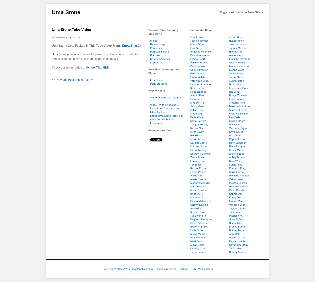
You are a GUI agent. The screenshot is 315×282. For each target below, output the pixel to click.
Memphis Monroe (239, 66)
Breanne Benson (238, 113)
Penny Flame (198, 237)
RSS (193, 268)
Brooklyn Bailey (199, 226)
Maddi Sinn (196, 113)
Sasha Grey (197, 106)
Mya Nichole (197, 186)
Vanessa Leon (237, 204)
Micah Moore (197, 233)
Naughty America (160, 58)
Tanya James (198, 252)
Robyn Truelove (238, 95)
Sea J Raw (196, 37)
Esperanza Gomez (240, 88)
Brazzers (155, 55)
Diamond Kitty (237, 168)
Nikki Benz (196, 241)
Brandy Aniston (237, 252)
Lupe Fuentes (237, 99)
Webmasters (205, 268)
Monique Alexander (240, 58)
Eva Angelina (197, 77)
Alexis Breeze (198, 179)
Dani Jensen (197, 66)
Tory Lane (235, 212)
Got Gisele (196, 135)
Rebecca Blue (198, 91)
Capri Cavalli (236, 190)
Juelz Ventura (198, 215)
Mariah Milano (237, 201)
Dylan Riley (235, 164)
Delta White (197, 117)
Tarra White (235, 248)
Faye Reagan (237, 146)
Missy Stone (197, 44)
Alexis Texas (197, 139)
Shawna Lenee (237, 109)
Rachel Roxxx (198, 168)
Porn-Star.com (158, 83)
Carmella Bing (198, 150)
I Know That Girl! (97, 67)
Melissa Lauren (238, 182)
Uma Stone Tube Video (71, 30)
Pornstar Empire (159, 51)
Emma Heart (197, 58)
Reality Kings (157, 44)
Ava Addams (236, 55)
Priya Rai (234, 124)
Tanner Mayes (237, 47)
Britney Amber (237, 230)
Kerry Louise (236, 171)
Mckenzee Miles (238, 186)
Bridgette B (196, 193)
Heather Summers (200, 84)
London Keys (197, 161)
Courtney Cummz (200, 153)
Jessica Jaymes (199, 40)
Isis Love (234, 91)
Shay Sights (236, 219)
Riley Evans (197, 73)
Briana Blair (235, 84)
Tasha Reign (236, 73)
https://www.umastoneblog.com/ (135, 268)
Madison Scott (198, 146)
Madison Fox (197, 102)
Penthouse (156, 47)
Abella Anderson (199, 222)
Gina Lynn (196, 99)
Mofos (153, 40)
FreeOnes (156, 80)
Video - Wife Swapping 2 (164, 104)
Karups (154, 62)
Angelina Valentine (201, 51)
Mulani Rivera (198, 190)
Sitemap (183, 268)
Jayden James (237, 208)
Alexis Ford (196, 175)
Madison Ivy (236, 215)
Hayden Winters (238, 241)
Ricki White (235, 161)
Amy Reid (234, 233)
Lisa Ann (195, 47)
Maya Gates (197, 244)
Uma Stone (66, 12)
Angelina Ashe (237, 102)
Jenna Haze (236, 77)
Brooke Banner (237, 226)
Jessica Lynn (236, 44)
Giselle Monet (237, 62)
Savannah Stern (238, 244)
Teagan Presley (199, 124)
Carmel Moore (198, 142)
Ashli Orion (196, 109)
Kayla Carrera (198, 120)
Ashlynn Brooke (199, 62)
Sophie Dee (236, 193)
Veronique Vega (199, 80)
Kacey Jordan (237, 197)
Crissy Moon (236, 150)
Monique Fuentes (239, 175)
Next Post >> (85, 79)
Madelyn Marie (198, 197)
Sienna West (236, 69)
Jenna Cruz (235, 37)
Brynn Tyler (235, 222)
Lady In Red (157, 123)
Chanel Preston (199, 69)
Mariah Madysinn (200, 182)
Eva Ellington (236, 40)
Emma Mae (235, 51)
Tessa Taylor (197, 157)
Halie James (197, 230)
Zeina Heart (236, 179)
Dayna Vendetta (199, 55)
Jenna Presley (198, 171)
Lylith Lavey (197, 131)
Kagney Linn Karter (201, 219)
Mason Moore (237, 120)
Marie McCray (237, 237)
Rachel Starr (197, 128)
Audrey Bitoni (236, 80)
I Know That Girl (131, 45)
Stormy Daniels (199, 204)
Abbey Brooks (237, 157)
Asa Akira (195, 208)
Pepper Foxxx (237, 139)
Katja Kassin (197, 88)
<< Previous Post (63, 79)
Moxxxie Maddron (239, 106)
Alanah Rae (197, 95)
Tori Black (195, 164)
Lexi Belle (234, 117)
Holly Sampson (237, 142)
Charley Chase (198, 248)
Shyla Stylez (236, 131)
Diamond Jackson (200, 201)
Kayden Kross (198, 212)
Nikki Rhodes (236, 153)
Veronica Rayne (238, 128)
